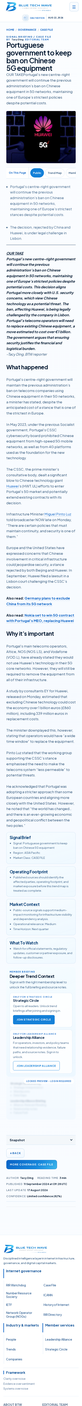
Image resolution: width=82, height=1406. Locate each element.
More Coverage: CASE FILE (31, 1164)
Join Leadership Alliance (36, 1065)
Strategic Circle (56, 1349)
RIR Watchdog (16, 1285)
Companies (14, 1359)
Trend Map (55, 173)
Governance (27, 29)
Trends (11, 1349)
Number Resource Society (19, 1295)
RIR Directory (53, 1314)
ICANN (48, 1295)
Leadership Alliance (58, 1339)
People (11, 1339)
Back (15, 1153)
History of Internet (56, 1305)
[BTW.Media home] (28, 6)
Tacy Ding (26, 1178)
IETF (9, 1305)
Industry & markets (22, 1325)
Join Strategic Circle (34, 1019)
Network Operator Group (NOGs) (19, 1314)
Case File (50, 1285)
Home (10, 29)
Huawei (12, 486)
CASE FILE (46, 29)
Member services (59, 1325)
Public (37, 173)
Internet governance (23, 1271)
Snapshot (17, 1140)
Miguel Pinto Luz (57, 514)
